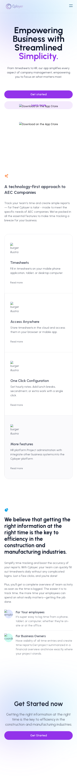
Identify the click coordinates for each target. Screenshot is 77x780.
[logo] (14, 6)
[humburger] (71, 5)
